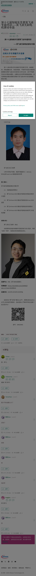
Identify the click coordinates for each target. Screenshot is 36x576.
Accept (26, 115)
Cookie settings (8, 112)
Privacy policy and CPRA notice (11, 105)
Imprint (23, 105)
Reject (10, 115)
